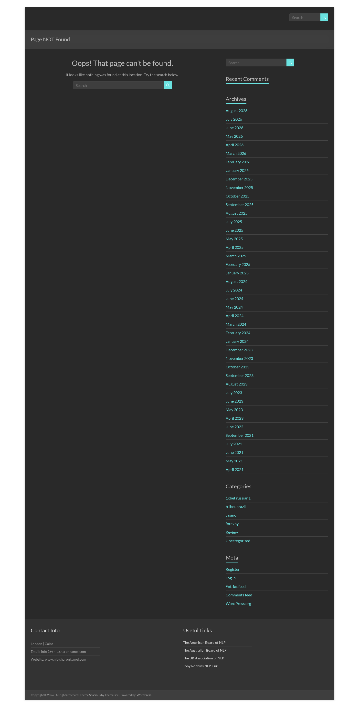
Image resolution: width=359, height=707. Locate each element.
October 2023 (237, 366)
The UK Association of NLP (203, 658)
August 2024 (236, 281)
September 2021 (239, 435)
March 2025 (236, 255)
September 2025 (239, 204)
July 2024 (234, 290)
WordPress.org (238, 603)
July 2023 (234, 392)
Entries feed (236, 586)
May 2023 (234, 409)
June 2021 (234, 452)
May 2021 (234, 460)
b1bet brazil (236, 506)
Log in (231, 577)
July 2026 (234, 119)
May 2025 (234, 238)
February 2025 (238, 264)
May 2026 (234, 136)
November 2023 (239, 358)
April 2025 (234, 247)
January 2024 (237, 341)
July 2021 (234, 443)
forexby (232, 523)
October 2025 (237, 196)
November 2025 (239, 187)
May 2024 (234, 307)
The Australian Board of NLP (205, 650)
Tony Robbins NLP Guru (201, 666)
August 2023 (236, 384)
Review (232, 532)
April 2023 (234, 418)
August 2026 (236, 110)
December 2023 (239, 349)
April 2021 (234, 469)
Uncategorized (238, 540)
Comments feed (239, 595)
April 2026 (234, 144)
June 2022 (234, 426)
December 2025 (239, 179)
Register (233, 569)
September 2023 (239, 375)
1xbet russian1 (238, 498)
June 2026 (234, 127)
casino (231, 515)
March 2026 (236, 153)
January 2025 (237, 272)
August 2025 (236, 213)
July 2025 (234, 221)
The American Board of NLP (204, 642)
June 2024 (234, 298)
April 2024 (234, 315)
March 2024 (236, 324)
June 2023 (234, 401)
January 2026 (237, 170)
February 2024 (238, 332)
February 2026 (238, 161)
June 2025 (234, 230)
